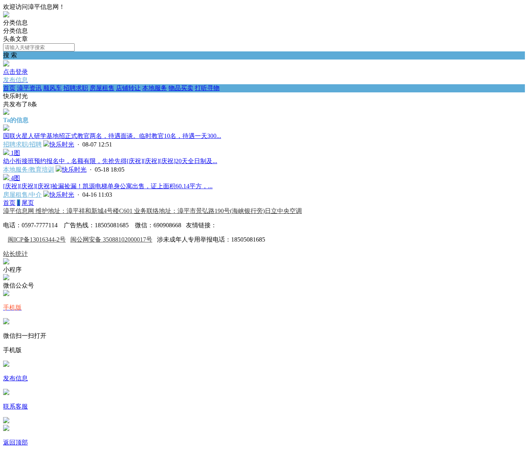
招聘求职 (75, 88)
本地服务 (154, 88)
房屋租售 (102, 88)
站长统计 (15, 253)
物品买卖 (181, 88)
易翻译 (226, 225)
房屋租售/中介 (22, 194)
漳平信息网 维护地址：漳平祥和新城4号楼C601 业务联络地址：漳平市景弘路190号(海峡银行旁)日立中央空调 (152, 211)
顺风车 (52, 88)
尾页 (28, 202)
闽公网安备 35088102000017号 (111, 239)
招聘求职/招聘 (22, 144)
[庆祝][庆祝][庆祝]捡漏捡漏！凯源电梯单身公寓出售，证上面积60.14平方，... (108, 186)
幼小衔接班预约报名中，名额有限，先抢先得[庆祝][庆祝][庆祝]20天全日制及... (110, 161)
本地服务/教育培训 (28, 169)
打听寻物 (207, 88)
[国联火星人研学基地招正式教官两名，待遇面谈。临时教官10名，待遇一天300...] (6, 128)
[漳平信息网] (6, 15)
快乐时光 (61, 144)
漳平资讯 (29, 88)
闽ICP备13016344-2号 (37, 239)
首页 (9, 88)
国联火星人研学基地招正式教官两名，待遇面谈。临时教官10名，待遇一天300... (112, 136)
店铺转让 (128, 88)
